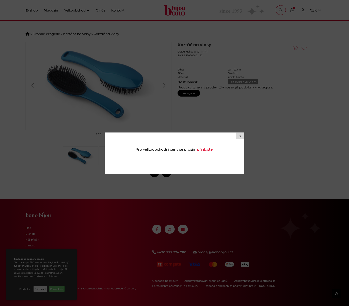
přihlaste (205, 149)
